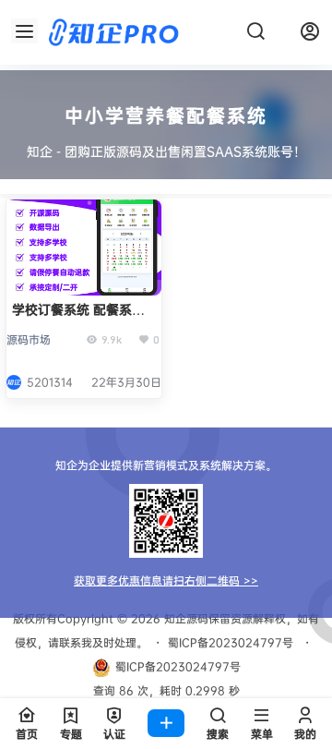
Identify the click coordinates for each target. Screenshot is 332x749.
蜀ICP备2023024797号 (230, 642)
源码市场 (28, 339)
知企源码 (184, 618)
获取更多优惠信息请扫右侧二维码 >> (166, 580)
